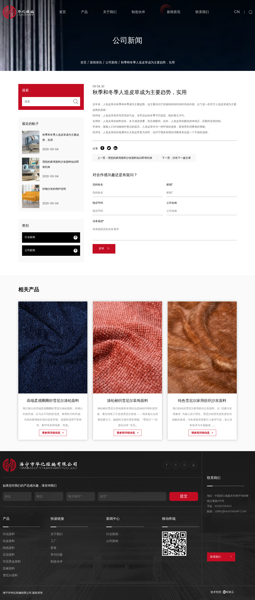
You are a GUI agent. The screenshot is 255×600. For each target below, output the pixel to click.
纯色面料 (9, 548)
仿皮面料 (9, 541)
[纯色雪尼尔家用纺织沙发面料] (144, 347)
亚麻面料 (9, 568)
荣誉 (54, 548)
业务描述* (98, 221)
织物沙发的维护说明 (54, 189)
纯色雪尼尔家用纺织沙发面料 (145, 401)
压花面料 (9, 554)
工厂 (54, 541)
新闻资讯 (173, 12)
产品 (84, 12)
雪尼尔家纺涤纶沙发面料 (219, 401)
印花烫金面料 (12, 561)
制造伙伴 (138, 12)
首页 (62, 12)
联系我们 (202, 12)
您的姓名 (98, 184)
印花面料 (9, 534)
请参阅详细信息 (69, 433)
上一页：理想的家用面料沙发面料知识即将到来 (124, 158)
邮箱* (170, 184)
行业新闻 (51, 237)
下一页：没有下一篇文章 (176, 158)
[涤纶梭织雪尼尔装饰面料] (70, 347)
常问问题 (57, 554)
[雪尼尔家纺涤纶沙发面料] (219, 347)
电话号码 (98, 203)
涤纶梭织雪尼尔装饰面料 (70, 401)
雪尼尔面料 (10, 575)
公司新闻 (111, 62)
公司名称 (172, 203)
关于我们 (109, 12)
